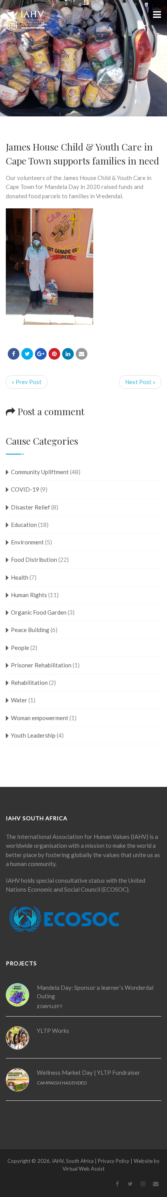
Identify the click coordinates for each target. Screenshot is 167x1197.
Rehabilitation (29, 682)
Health (19, 577)
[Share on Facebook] (13, 354)
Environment (27, 542)
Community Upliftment (40, 471)
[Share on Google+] (41, 354)
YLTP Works (53, 1030)
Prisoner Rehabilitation (41, 665)
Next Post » (140, 381)
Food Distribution (34, 559)
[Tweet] (27, 354)
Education (24, 524)
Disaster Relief (30, 507)
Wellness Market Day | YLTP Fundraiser (88, 1072)
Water (19, 699)
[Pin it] (54, 354)
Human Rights (29, 594)
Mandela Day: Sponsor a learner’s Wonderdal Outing (95, 992)
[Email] (81, 354)
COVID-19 (25, 489)
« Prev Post (27, 381)
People (20, 647)
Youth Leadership (33, 735)
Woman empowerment (39, 717)
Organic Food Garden (38, 612)
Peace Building (30, 629)
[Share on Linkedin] (68, 354)
